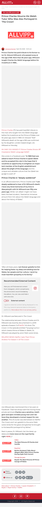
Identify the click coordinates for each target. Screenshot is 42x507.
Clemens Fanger (10, 49)
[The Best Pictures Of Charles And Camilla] (6, 443)
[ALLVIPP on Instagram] (21, 496)
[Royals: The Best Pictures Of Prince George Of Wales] (6, 461)
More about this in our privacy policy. (24, 310)
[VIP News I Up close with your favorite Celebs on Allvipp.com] (17, 2)
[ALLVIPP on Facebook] (15, 496)
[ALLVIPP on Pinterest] (27, 496)
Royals (6, 6)
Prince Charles (7, 130)
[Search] (35, 2)
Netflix (21, 325)
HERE (8, 436)
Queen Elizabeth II (28, 486)
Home (3, 6)
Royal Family (12, 487)
